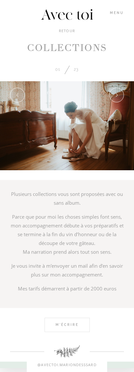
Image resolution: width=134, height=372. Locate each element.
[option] (67, 126)
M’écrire (67, 325)
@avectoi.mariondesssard (66, 364)
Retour (67, 30)
